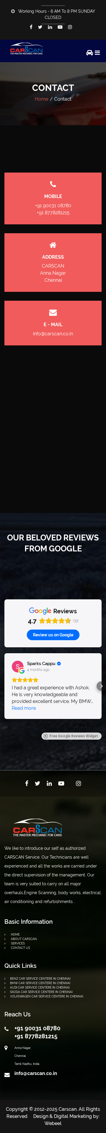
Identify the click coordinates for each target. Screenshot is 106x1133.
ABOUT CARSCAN (23, 939)
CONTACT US (20, 947)
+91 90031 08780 (53, 205)
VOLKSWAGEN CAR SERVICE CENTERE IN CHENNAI (46, 996)
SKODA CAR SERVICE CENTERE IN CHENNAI (41, 992)
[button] (4, 686)
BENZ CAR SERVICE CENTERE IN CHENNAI (40, 978)
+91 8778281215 (53, 212)
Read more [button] (24, 708)
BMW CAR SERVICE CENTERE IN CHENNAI (40, 983)
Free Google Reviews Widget (73, 736)
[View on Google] (18, 666)
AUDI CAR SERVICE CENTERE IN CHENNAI (39, 987)
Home (41, 99)
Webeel (53, 1123)
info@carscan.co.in (53, 334)
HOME (15, 934)
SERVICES (17, 943)
